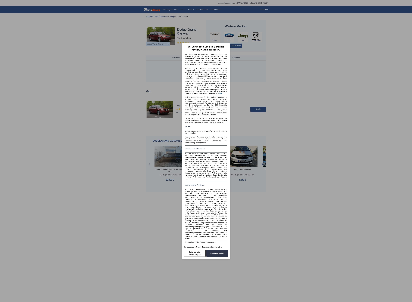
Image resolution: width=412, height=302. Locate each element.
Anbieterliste (217, 247)
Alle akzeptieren (217, 253)
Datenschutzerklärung (192, 247)
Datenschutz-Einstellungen (195, 253)
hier (220, 93)
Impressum (206, 247)
